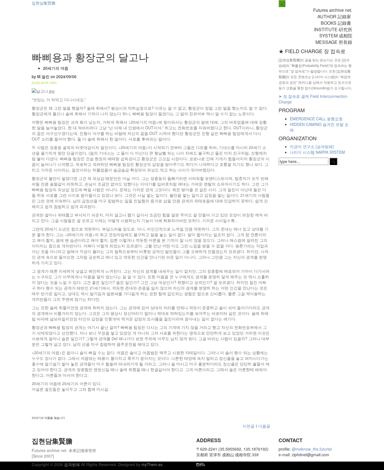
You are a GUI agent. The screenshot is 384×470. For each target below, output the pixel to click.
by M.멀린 (40, 76)
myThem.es (151, 464)
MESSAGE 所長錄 (333, 42)
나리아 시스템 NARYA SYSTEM (317, 152)
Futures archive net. (332, 10)
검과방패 (72, 464)
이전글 (247, 426)
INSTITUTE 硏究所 (333, 29)
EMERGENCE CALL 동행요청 (316, 118)
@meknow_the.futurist (312, 449)
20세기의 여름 (55, 68)
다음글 (264, 426)
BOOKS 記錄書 (336, 23)
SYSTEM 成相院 (335, 35)
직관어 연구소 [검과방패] (312, 146)
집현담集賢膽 (43, 3)
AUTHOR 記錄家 (334, 16)
